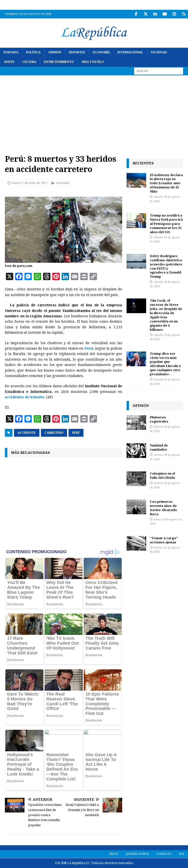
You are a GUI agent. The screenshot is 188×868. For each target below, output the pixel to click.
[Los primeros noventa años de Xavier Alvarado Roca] (136, 507)
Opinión (54, 52)
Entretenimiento (59, 62)
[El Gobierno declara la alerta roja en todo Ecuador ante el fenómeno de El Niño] (136, 180)
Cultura (29, 62)
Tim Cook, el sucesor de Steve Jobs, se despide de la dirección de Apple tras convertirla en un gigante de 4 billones (166, 314)
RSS (181, 854)
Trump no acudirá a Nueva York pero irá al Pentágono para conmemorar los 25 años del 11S (166, 223)
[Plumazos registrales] (136, 422)
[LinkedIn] (155, 14)
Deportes (77, 52)
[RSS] (183, 14)
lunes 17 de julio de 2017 (30, 183)
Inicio (113, 854)
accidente (27, 432)
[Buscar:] (158, 71)
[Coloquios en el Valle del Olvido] (136, 478)
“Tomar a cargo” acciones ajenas (164, 540)
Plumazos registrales (159, 419)
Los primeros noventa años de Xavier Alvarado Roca (163, 507)
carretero (54, 432)
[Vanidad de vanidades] (136, 450)
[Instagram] (174, 14)
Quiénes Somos (137, 854)
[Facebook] (136, 14)
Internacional (130, 52)
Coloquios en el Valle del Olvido (162, 475)
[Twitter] (145, 14)
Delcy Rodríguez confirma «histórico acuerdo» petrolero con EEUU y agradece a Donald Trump (166, 266)
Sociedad (159, 52)
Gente (9, 62)
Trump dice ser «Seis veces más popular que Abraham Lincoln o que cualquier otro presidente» (165, 363)
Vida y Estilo (93, 62)
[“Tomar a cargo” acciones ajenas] (136, 543)
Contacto (164, 854)
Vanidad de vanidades (159, 447)
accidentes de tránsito (24, 397)
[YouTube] (164, 14)
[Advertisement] (94, 112)
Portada (11, 52)
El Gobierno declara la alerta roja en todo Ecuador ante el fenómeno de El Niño (166, 183)
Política (33, 52)
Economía (101, 52)
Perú (88, 348)
